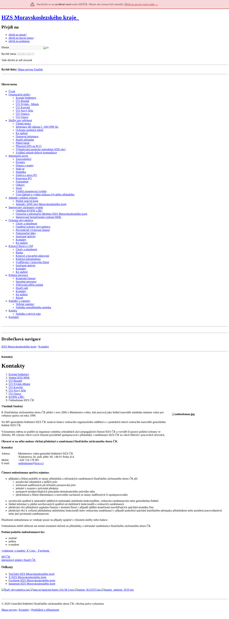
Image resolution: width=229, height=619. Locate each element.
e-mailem (20, 550)
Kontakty (43, 346)
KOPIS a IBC (17, 396)
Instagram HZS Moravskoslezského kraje (32, 583)
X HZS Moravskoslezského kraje (27, 577)
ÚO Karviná (16, 387)
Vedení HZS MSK (19, 377)
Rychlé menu (8, 53)
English (38, 69)
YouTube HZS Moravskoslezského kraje (32, 573)
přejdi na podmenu (19, 41)
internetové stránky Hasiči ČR (18, 559)
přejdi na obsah (17, 34)
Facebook (44, 550)
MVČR (5, 556)
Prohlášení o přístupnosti (45, 609)
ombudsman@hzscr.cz (31, 463)
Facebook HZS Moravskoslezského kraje (32, 580)
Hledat (5, 47)
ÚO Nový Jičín (17, 390)
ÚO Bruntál (15, 380)
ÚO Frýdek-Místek (19, 384)
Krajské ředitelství (19, 374)
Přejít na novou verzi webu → (141, 4)
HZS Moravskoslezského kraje (38, 17)
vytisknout (7, 550)
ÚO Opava (15, 393)
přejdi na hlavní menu (21, 37)
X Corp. (31, 550)
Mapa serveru (25, 69)
